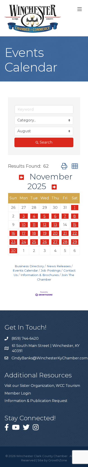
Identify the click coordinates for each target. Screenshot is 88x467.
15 (74, 225)
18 (34, 233)
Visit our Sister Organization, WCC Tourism (42, 385)
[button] (64, 166)
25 (34, 242)
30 (13, 251)
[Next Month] (54, 187)
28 (65, 242)
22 (74, 233)
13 (55, 225)
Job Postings (50, 270)
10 (23, 225)
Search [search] (46, 142)
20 (55, 233)
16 (13, 233)
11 (34, 225)
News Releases (59, 266)
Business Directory (29, 266)
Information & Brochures (40, 275)
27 (55, 242)
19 (44, 233)
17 (23, 233)
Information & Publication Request (36, 401)
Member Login (18, 393)
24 (23, 242)
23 (13, 242)
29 (74, 242)
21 (65, 233)
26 (44, 242)
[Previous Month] (21, 177)
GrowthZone (57, 460)
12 (44, 225)
